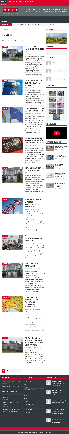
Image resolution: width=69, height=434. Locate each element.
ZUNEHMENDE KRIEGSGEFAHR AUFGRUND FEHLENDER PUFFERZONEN (31, 302)
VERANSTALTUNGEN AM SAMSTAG (61, 147)
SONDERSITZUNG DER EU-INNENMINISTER (34, 109)
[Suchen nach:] (58, 25)
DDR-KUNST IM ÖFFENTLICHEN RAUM (58, 392)
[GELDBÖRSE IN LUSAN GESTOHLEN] (60, 93)
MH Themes (49, 432)
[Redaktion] (48, 393)
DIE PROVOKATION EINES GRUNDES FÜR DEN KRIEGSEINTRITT (34, 140)
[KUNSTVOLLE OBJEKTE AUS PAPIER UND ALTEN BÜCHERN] (60, 111)
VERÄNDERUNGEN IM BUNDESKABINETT (34, 169)
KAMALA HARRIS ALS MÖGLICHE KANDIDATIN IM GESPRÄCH (34, 203)
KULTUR (18, 18)
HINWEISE (3, 1)
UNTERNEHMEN (5, 4)
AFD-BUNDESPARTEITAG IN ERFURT (33, 238)
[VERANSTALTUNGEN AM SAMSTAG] (52, 93)
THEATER (26, 407)
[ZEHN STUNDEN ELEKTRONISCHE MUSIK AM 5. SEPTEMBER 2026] (60, 105)
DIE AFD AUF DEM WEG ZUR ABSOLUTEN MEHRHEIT (35, 82)
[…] (42, 75)
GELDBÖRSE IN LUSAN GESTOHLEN (60, 156)
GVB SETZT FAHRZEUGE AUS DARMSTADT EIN (57, 421)
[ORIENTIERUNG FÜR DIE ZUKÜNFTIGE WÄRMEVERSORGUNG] (52, 111)
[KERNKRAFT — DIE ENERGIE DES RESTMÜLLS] (60, 99)
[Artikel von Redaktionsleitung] (48, 80)
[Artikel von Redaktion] (48, 64)
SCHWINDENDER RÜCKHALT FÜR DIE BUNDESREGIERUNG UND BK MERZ (34, 341)
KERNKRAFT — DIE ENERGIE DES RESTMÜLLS (60, 175)
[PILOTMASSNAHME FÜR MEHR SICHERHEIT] (52, 105)
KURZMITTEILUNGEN (29, 390)
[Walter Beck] (48, 384)
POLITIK (3, 18)
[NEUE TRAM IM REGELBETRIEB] (52, 99)
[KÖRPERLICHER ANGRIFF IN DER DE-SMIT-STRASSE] (56, 117)
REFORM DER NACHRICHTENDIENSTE (34, 49)
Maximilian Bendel (58, 70)
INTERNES (4, 21)
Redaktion (39, 54)
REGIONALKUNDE (49, 18)
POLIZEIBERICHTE (28, 401)
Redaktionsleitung (59, 78)
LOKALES (11, 18)
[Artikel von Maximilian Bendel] (48, 72)
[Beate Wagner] (48, 412)
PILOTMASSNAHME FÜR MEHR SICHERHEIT (60, 185)
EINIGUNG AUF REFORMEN (31, 264)
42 (15, 371)
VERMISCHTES (60, 18)
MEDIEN (26, 395)
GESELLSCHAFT (37, 18)
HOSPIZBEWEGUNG (30, 1)
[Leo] (48, 421)
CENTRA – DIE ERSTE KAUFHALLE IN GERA (59, 402)
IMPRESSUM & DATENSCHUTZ (16, 1)
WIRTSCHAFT (26, 18)
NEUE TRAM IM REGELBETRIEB (59, 165)
